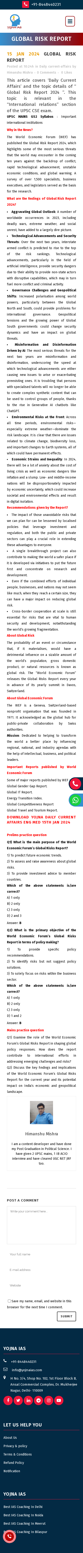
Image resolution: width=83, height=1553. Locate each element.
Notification (11, 1471)
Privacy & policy (15, 1446)
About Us (10, 1438)
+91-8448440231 (45, 4)
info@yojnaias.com (27, 1370)
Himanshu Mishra (20, 73)
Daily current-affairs (55, 66)
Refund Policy (13, 1463)
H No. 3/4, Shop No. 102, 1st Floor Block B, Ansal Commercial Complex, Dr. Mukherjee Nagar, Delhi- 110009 (43, 1384)
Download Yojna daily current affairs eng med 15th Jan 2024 (41, 820)
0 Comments (46, 73)
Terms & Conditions (17, 1454)
